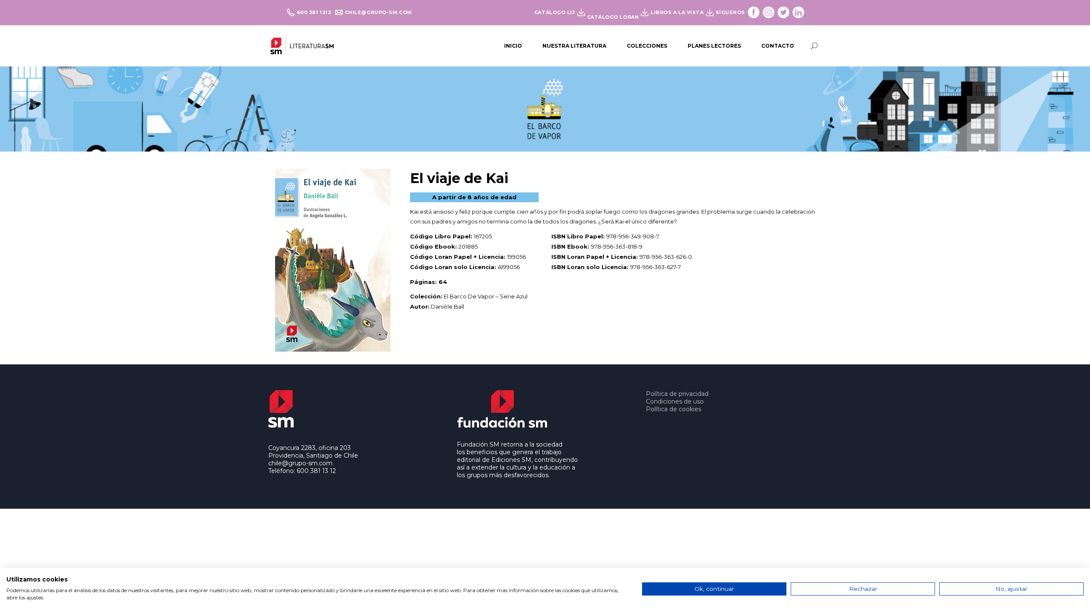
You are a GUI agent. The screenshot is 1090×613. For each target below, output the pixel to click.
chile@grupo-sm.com (378, 12)
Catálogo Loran (613, 17)
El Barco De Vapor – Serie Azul (486, 296)
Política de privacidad (677, 394)
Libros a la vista (677, 12)
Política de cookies (673, 409)
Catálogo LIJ (554, 12)
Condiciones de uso (675, 401)
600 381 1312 (315, 12)
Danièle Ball (447, 306)
